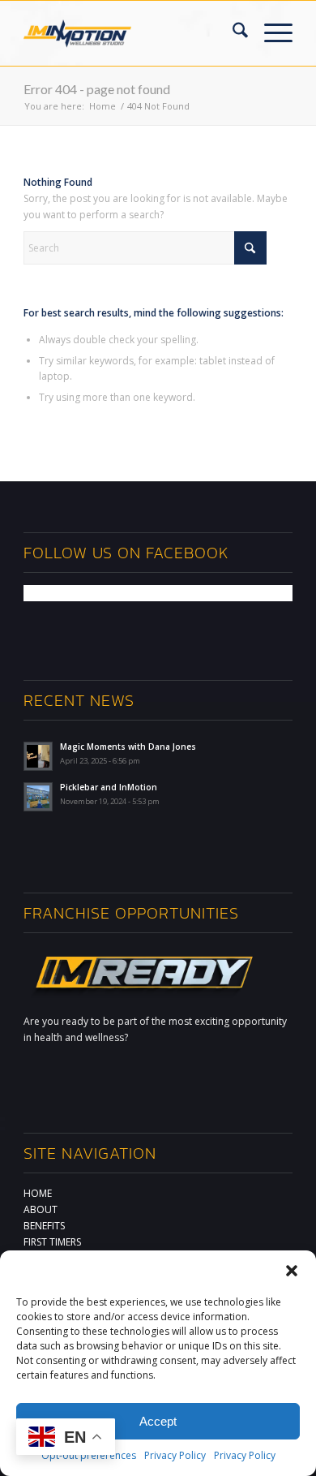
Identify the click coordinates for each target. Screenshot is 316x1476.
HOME (37, 1193)
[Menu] (270, 33)
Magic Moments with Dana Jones (128, 746)
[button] (292, 1271)
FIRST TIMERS (52, 1242)
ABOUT (40, 1209)
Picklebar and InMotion (108, 787)
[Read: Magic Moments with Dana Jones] (38, 756)
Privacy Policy (175, 1455)
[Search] (232, 33)
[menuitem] (232, 33)
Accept (158, 1421)
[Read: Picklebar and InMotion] (38, 796)
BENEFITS (44, 1226)
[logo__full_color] (77, 34)
